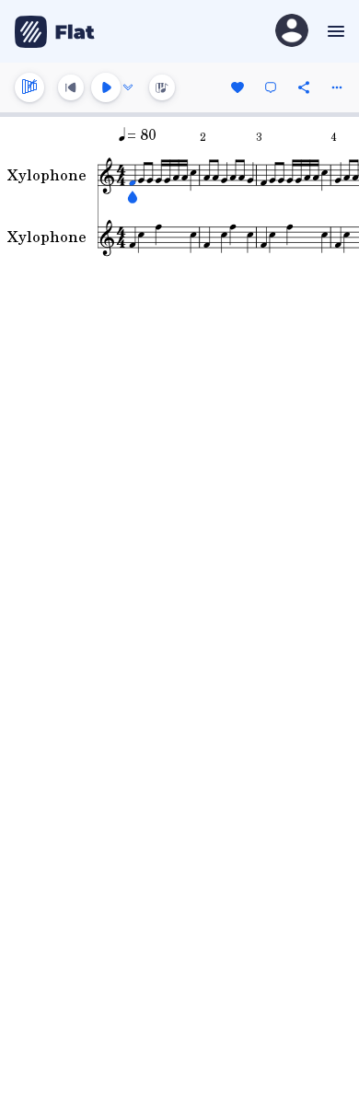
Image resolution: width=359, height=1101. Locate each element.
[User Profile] (291, 32)
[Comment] (270, 87)
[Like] (237, 87)
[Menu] (333, 31)
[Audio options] (128, 87)
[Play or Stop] (106, 87)
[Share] (303, 87)
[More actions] (337, 87)
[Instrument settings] (29, 87)
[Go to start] (71, 87)
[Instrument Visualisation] (162, 87)
